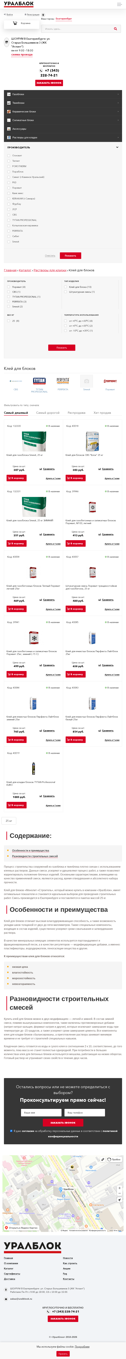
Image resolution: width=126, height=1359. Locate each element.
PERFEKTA (17, 230)
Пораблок (17, 171)
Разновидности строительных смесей (35, 856)
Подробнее (82, 1346)
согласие (28, 1131)
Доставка (9, 1279)
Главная (8, 1258)
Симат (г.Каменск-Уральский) (28, 177)
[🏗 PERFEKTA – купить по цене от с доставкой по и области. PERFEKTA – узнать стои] (63, 381)
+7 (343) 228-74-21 (65, 1311)
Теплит (16, 160)
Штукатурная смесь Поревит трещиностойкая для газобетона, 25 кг (91, 587)
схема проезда (21, 54)
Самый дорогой (48, 413)
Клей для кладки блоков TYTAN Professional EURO (31, 783)
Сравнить (49, 469)
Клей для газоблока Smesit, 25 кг (25, 455)
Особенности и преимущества (30, 850)
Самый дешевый (16, 413)
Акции (66, 1268)
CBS (14, 214)
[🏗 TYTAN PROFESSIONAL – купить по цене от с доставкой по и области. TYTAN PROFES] (39, 381)
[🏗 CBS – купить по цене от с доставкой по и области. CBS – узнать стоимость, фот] (15, 381)
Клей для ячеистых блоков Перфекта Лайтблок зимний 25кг (33, 718)
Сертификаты (12, 1274)
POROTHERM (19, 166)
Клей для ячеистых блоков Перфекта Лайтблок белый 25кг (92, 718)
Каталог (8, 1268)
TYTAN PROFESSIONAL (24, 220)
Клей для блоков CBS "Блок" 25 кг (84, 455)
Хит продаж (102, 413)
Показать (62, 347)
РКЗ (14, 182)
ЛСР (14, 209)
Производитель (18, 147)
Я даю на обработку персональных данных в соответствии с (65, 1133)
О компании (11, 1263)
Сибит (15, 236)
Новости (68, 1258)
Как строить (70, 1263)
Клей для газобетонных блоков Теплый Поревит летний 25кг (33, 587)
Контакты (68, 1279)
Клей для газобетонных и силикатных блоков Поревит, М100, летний (91, 522)
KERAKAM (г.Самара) (23, 198)
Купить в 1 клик (53, 478)
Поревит (17, 187)
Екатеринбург (64, 18)
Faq (65, 1274)
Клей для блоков (19, 368)
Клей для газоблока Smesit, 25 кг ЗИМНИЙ (30, 520)
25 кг (9, 820)
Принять (63, 1353)
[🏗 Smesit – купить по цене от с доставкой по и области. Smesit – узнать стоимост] (86, 381)
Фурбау (16, 203)
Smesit (15, 241)
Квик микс (17, 193)
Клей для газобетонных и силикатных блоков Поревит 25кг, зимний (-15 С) (32, 653)
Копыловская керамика (25, 225)
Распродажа (76, 413)
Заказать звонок (49, 82)
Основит (17, 155)
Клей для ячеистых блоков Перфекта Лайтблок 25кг (92, 653)
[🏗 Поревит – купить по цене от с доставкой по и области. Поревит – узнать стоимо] (110, 381)
